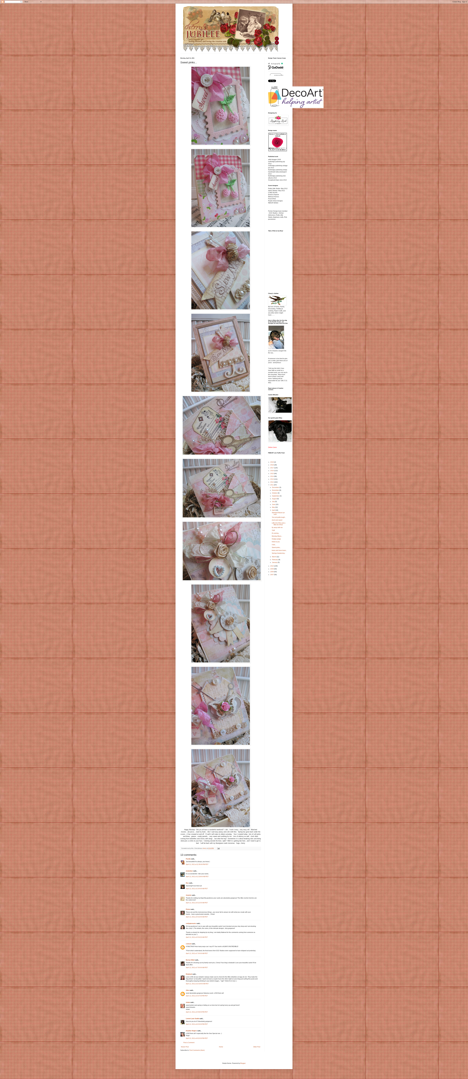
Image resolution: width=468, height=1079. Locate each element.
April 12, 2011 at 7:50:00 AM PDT (197, 967)
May (273, 507)
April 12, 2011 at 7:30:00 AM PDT (197, 953)
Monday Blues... (277, 536)
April (273, 510)
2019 (272, 462)
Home (221, 1047)
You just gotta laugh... (279, 517)
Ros (187, 883)
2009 (272, 569)
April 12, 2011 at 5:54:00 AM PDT (197, 937)
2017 (272, 468)
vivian (188, 1002)
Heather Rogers (191, 1031)
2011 (272, 485)
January (275, 562)
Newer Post (185, 1047)
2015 (272, 473)
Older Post (256, 1047)
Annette (188, 895)
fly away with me (277, 527)
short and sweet (277, 520)
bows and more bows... (279, 550)
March (274, 557)
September (276, 496)
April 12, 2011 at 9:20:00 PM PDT (197, 1038)
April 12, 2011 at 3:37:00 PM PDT (197, 996)
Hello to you (276, 542)
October (275, 493)
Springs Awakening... (279, 553)
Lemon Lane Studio (192, 1018)
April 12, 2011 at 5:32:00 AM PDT (197, 917)
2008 (272, 572)
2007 (272, 574)
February (275, 560)
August (274, 499)
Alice (188, 990)
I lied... (274, 545)
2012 (272, 482)
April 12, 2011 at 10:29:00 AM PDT (197, 984)
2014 (272, 476)
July (273, 501)
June (274, 504)
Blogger (242, 1063)
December (275, 487)
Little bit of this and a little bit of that (278, 524)
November (275, 490)
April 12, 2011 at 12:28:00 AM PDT (197, 876)
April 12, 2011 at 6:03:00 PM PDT (197, 1024)
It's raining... (276, 533)
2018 (272, 465)
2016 (272, 470)
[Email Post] (218, 848)
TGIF (273, 530)
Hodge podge (276, 539)
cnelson (188, 944)
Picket (188, 909)
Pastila (188, 859)
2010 (272, 566)
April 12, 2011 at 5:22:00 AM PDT (197, 903)
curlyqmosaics (191, 923)
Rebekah (189, 974)
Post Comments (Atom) (197, 1050)
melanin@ (189, 871)
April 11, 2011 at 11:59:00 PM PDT (197, 864)
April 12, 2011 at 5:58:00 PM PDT (197, 1012)
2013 (272, 479)
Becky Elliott (190, 960)
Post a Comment (188, 1042)
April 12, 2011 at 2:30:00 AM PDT (197, 888)
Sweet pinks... (276, 547)
